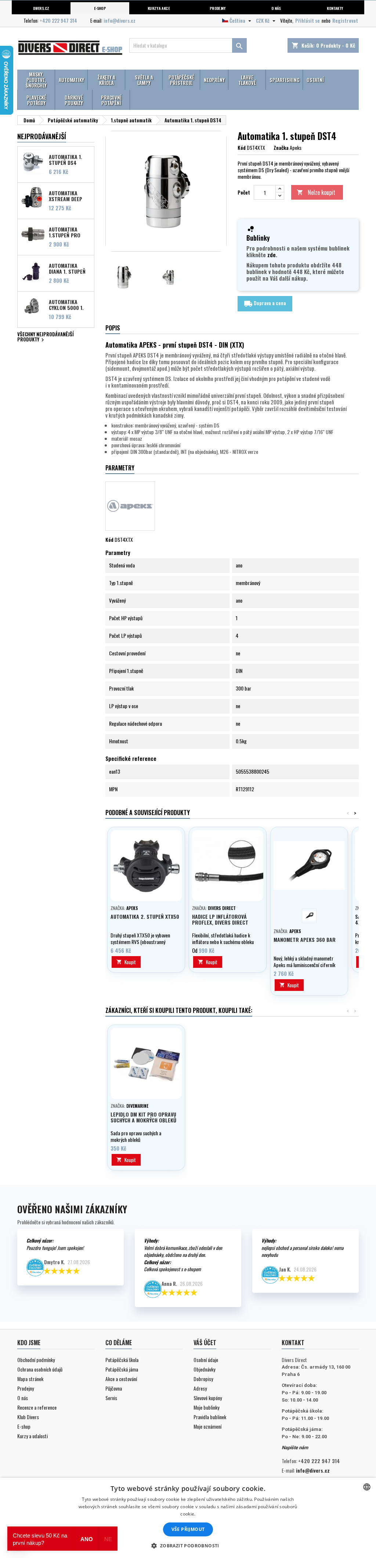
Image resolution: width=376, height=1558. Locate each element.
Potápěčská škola (121, 1359)
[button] (188, 1545)
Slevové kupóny (208, 1398)
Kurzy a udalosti (32, 1436)
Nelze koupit (316, 192)
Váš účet (205, 1342)
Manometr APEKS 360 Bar (305, 939)
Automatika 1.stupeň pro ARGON (64, 231)
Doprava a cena (265, 303)
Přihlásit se (307, 20)
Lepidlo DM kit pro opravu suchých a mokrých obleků (143, 1117)
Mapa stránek (30, 1379)
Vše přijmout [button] (188, 1529)
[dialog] (188, 1518)
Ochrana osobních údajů (39, 1369)
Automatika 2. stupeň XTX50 (145, 916)
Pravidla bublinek (210, 1417)
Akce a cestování (121, 1379)
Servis (111, 1398)
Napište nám (295, 1447)
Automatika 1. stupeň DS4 (65, 159)
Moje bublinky (206, 1407)
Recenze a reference (37, 1407)
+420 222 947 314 (58, 20)
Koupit (126, 962)
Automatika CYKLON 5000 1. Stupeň (66, 304)
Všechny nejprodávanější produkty (45, 338)
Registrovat (345, 20)
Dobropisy (203, 1379)
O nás (276, 8)
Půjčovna (113, 1388)
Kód (242, 147)
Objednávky (204, 1369)
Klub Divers (28, 1417)
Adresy (200, 1388)
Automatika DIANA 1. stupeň (67, 268)
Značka (281, 147)
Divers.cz (41, 8)
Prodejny (217, 8)
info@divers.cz (119, 20)
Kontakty (335, 8)
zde (271, 255)
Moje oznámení (207, 1426)
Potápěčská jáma (121, 1369)
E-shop (100, 8)
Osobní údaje (206, 1359)
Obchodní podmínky (36, 1359)
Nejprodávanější (41, 136)
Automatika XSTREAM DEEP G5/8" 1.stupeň (66, 195)
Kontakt (293, 1342)
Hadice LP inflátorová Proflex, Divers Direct (220, 919)
